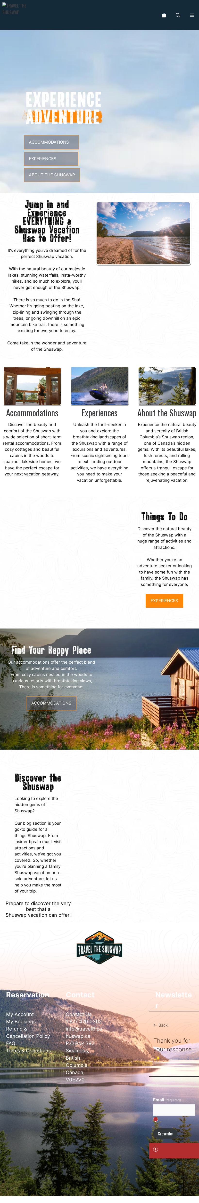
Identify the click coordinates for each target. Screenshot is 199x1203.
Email (167, 1099)
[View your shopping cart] (164, 15)
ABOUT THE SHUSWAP (52, 174)
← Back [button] (160, 1025)
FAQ (10, 1043)
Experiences (99, 412)
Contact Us (78, 1014)
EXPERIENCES (42, 158)
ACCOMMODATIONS (49, 142)
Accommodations (32, 412)
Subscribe (165, 1134)
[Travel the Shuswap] (15, 15)
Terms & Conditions (28, 1051)
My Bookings (21, 1021)
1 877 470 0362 (84, 1021)
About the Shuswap (167, 412)
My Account (20, 1014)
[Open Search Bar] (178, 15)
